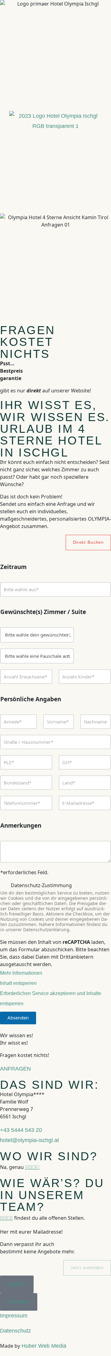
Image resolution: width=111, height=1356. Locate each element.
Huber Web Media (43, 1346)
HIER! (32, 1167)
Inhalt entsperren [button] (18, 983)
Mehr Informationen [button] (21, 973)
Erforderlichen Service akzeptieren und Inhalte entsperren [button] (50, 998)
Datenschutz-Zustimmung (41, 885)
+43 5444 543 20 (21, 1130)
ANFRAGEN (15, 1069)
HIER (6, 1218)
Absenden (18, 1017)
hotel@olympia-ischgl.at (29, 1140)
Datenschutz (15, 1331)
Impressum (13, 1316)
